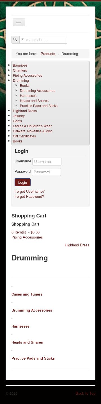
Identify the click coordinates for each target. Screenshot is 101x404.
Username (23, 161)
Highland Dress (25, 110)
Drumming (21, 80)
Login (22, 182)
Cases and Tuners (27, 294)
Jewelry (19, 115)
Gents (17, 120)
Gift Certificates (24, 135)
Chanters (20, 70)
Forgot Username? (30, 191)
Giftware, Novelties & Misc (32, 130)
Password (23, 171)
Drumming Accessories (37, 90)
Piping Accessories (27, 75)
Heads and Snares (34, 100)
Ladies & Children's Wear (32, 125)
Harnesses (28, 95)
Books (24, 85)
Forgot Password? (29, 196)
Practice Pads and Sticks (39, 105)
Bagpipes (20, 65)
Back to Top (85, 393)
